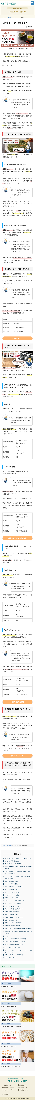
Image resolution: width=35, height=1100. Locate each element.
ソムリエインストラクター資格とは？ (15, 900)
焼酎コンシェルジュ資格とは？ (13, 898)
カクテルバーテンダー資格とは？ (14, 903)
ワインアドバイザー (10, 958)
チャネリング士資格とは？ (9, 986)
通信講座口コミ (23, 1087)
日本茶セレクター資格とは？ (12, 861)
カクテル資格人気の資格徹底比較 (14, 944)
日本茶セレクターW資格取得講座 (17, 538)
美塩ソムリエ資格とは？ (8, 1006)
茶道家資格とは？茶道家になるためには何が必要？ (18, 858)
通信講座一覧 (22, 1085)
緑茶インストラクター (17, 756)
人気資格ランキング (9, 1087)
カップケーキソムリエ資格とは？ (11, 1067)
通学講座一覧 (7, 1085)
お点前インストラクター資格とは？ (14, 917)
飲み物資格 (8, 17)
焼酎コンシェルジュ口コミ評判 (13, 923)
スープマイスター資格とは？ (12, 892)
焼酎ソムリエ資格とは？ (11, 881)
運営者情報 (7, 1094)
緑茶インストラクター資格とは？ (14, 886)
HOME (2, 17)
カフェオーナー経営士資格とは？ (14, 909)
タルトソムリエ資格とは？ (9, 1046)
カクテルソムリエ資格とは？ (12, 906)
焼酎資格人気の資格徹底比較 (12, 926)
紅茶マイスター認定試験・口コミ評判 (15, 942)
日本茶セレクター (17, 338)
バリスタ (7, 936)
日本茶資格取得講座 (17, 702)
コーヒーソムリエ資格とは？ (12, 884)
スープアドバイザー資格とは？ (13, 895)
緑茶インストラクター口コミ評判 (14, 955)
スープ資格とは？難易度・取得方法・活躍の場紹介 (18, 928)
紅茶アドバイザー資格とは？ (12, 914)
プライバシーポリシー (9, 1090)
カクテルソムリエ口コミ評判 (12, 947)
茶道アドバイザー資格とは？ (12, 889)
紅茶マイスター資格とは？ (12, 912)
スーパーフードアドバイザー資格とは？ (13, 1026)
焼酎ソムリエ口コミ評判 (11, 920)
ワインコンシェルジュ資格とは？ (14, 864)
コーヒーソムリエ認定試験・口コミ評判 (15, 939)
